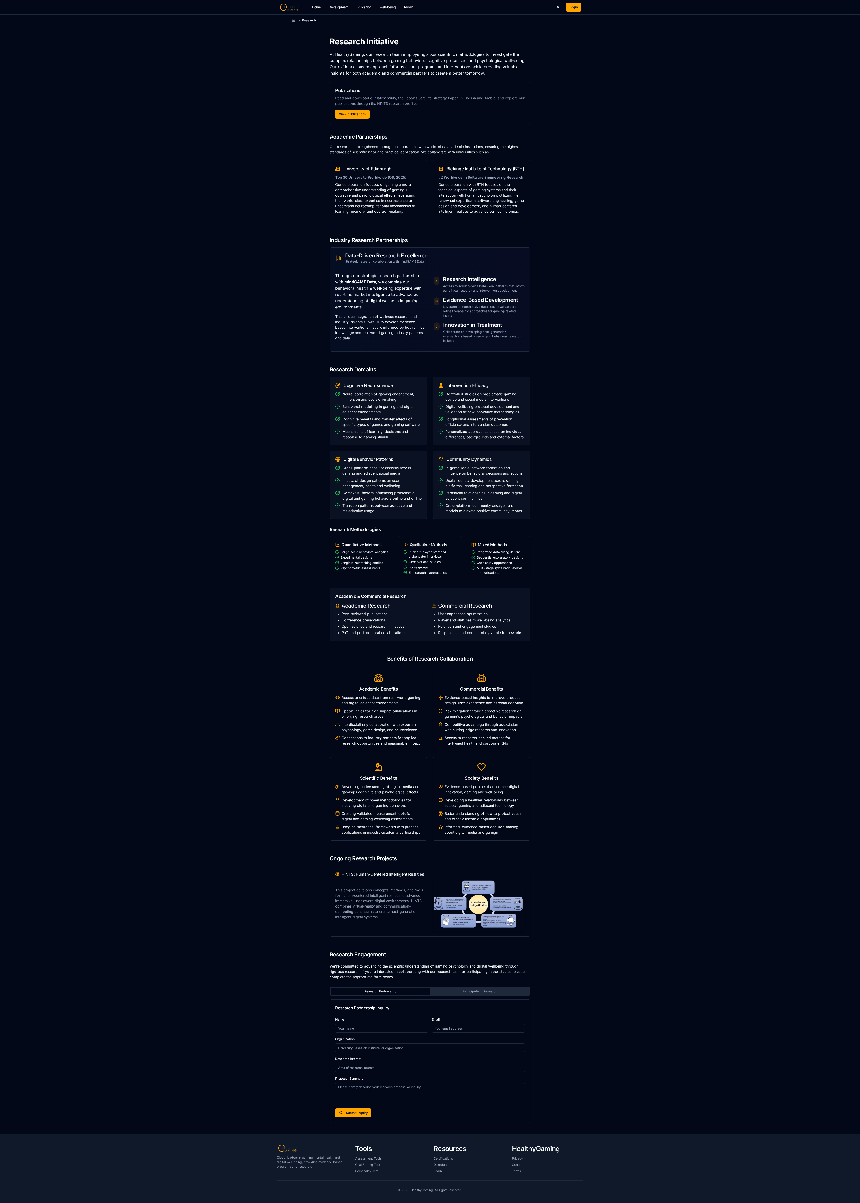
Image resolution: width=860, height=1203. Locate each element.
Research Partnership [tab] (380, 991)
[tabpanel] (430, 1061)
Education (364, 7)
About (408, 7)
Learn (438, 1171)
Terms (516, 1171)
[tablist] (430, 991)
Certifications (443, 1158)
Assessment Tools (368, 1158)
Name (339, 1019)
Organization (345, 1039)
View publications (352, 114)
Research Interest (348, 1059)
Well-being (387, 7)
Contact (518, 1165)
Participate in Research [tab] (479, 991)
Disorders (440, 1165)
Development (338, 7)
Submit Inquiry (357, 1113)
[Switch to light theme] (557, 7)
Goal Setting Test (367, 1165)
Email (436, 1019)
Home (316, 7)
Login (574, 7)
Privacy (517, 1158)
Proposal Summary (349, 1078)
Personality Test (366, 1171)
